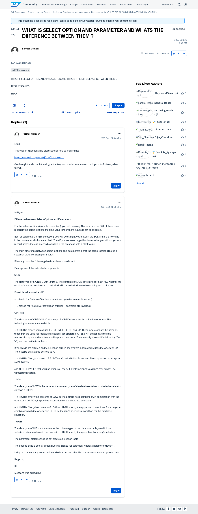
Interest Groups (43, 12)
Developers (88, 4)
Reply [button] (118, 105)
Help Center (126, 4)
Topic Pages (142, 4)
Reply (116, 185)
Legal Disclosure (57, 509)
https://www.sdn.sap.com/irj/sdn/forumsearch (39, 157)
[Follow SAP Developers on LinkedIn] (185, 509)
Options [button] (174, 34)
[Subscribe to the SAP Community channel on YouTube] (179, 509)
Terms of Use (27, 509)
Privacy (14, 509)
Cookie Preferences (103, 509)
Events (113, 4)
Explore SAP (168, 4)
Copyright (41, 509)
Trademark (73, 509)
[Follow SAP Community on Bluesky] (174, 509)
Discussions (96, 12)
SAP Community (18, 12)
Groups (74, 4)
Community (30, 4)
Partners (101, 4)
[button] (174, 53)
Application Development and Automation (70, 12)
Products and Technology (54, 4)
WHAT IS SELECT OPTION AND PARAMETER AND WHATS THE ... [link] (130, 12)
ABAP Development (21, 70)
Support (86, 509)
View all (140, 183)
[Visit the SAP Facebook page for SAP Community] (168, 509)
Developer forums (92, 20)
